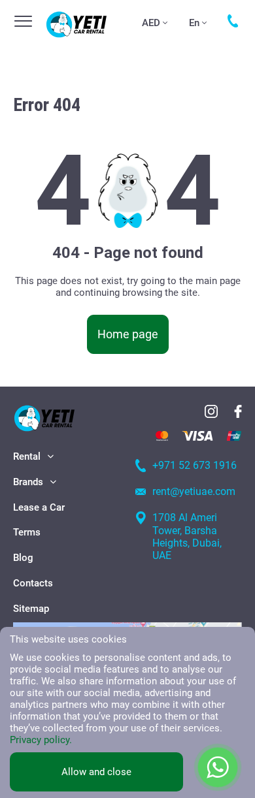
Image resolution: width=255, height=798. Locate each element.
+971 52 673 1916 (194, 465)
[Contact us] (233, 20)
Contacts (33, 583)
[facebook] (238, 411)
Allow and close (96, 772)
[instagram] (211, 411)
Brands (28, 482)
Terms (27, 532)
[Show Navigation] (23, 21)
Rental (27, 456)
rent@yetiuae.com (193, 491)
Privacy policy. (41, 740)
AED (151, 23)
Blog (23, 558)
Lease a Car (39, 507)
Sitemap (31, 608)
